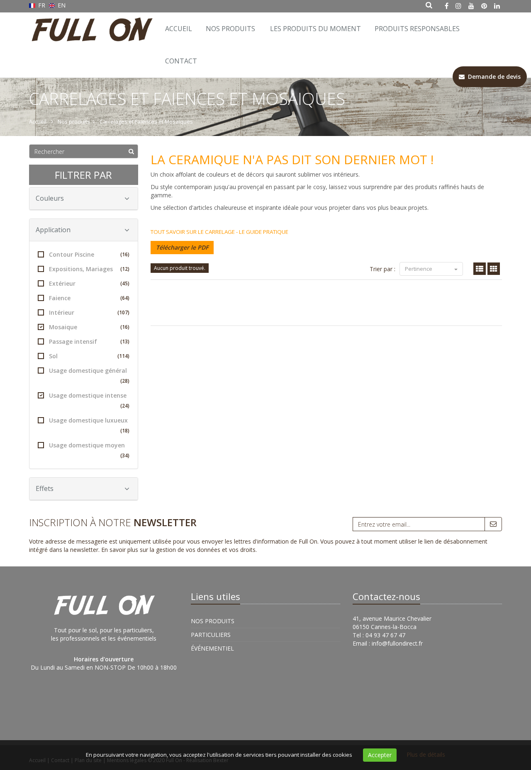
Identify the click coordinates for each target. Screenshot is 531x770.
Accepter (380, 755)
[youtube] (471, 5)
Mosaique (89, 327)
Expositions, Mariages (89, 269)
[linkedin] (497, 5)
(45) (124, 283)
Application (53, 229)
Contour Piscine (89, 254)
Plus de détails (426, 754)
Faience (89, 298)
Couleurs (50, 198)
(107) (123, 312)
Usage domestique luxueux (89, 425)
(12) (124, 268)
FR (42, 5)
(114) (123, 355)
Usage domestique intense (89, 400)
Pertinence (419, 268)
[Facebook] (446, 5)
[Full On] (90, 22)
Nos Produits (230, 28)
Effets (45, 488)
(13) (124, 341)
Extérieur (89, 283)
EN (61, 5)
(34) (124, 455)
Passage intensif (89, 341)
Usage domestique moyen (89, 450)
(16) (124, 254)
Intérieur (89, 312)
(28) (124, 380)
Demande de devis (493, 76)
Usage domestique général (89, 375)
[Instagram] (458, 5)
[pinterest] (484, 5)
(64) (124, 297)
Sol (89, 356)
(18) (124, 430)
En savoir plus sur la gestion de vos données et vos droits (178, 550)
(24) (124, 405)
